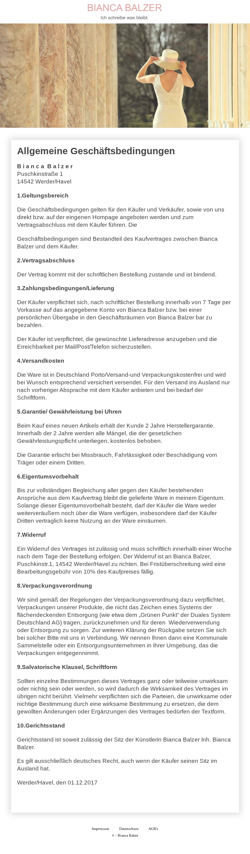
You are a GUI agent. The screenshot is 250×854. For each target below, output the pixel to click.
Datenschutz (128, 828)
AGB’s (153, 828)
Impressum (100, 828)
